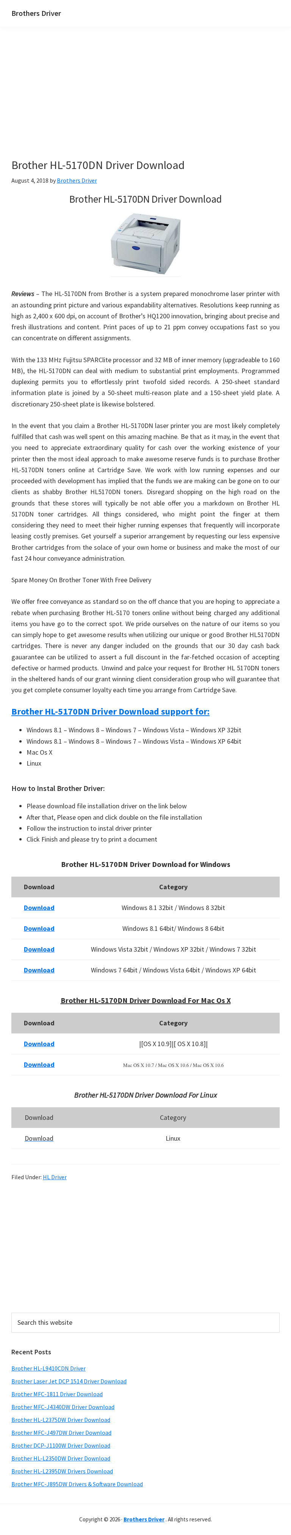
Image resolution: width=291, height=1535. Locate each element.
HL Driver (55, 1177)
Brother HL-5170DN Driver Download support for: (110, 711)
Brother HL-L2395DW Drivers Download (62, 1471)
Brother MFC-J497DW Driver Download (61, 1432)
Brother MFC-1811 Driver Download (57, 1394)
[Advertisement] (144, 105)
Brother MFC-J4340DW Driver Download (62, 1407)
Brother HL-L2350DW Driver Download (60, 1458)
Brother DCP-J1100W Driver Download (60, 1445)
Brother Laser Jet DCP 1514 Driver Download (69, 1381)
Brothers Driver (36, 13)
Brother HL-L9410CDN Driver (48, 1368)
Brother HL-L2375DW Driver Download (60, 1419)
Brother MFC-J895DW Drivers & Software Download (77, 1484)
